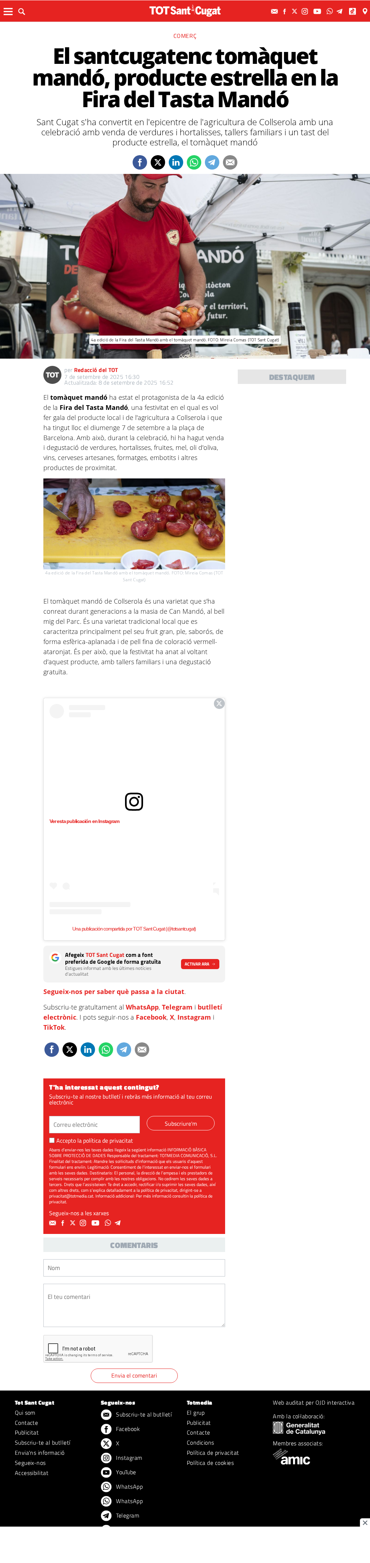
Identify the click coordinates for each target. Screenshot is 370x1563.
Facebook (151, 1017)
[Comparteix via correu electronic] (230, 162)
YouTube (125, 1472)
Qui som (25, 1412)
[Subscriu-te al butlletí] (275, 11)
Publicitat (27, 1432)
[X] (295, 11)
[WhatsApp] (330, 11)
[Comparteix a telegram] (212, 162)
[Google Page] (365, 11)
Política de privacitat (213, 1452)
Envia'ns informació (40, 1452)
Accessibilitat (32, 1472)
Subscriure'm (181, 1123)
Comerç (185, 35)
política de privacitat (108, 1140)
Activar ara (197, 963)
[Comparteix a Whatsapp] (194, 162)
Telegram (177, 1007)
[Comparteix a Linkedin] (176, 162)
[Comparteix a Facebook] (140, 162)
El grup (196, 1412)
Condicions (200, 1442)
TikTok (54, 1027)
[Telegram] (340, 11)
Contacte (26, 1422)
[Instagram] (305, 11)
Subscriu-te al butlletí (42, 1442)
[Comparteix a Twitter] (158, 162)
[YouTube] (318, 11)
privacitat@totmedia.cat (71, 1195)
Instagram (194, 1017)
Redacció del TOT (96, 370)
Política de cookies (210, 1462)
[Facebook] (285, 11)
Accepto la (94, 1140)
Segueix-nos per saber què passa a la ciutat (113, 991)
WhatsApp (142, 1007)
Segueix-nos (30, 1462)
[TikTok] (353, 11)
